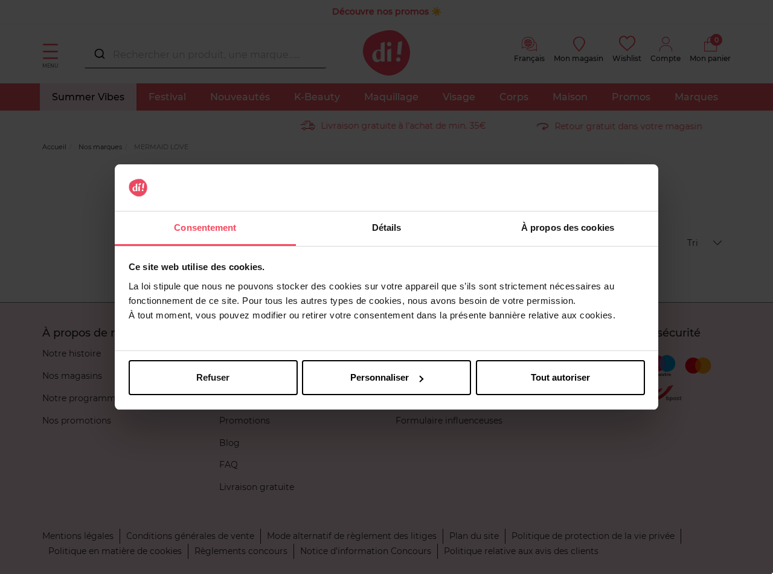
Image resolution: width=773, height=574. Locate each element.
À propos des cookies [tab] (567, 227)
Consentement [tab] (205, 227)
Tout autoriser (560, 377)
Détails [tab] (387, 227)
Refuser (212, 377)
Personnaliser (379, 377)
